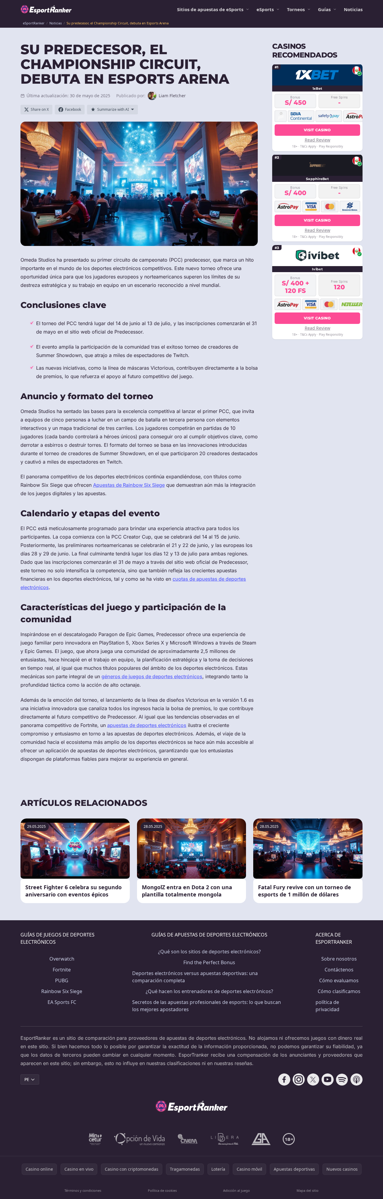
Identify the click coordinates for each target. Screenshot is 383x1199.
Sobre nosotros (339, 958)
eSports (265, 9)
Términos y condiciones (82, 1190)
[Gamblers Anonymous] (261, 1139)
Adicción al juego (236, 1190)
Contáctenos (339, 969)
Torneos (296, 9)
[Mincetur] (95, 1139)
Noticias (353, 9)
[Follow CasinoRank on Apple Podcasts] (356, 1079)
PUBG (61, 980)
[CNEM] (188, 1139)
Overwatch (61, 958)
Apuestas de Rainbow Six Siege (129, 485)
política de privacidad (327, 1006)
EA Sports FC (62, 1002)
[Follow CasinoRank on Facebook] (284, 1079)
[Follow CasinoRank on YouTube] (328, 1079)
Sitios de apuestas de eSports (210, 9)
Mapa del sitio (308, 1190)
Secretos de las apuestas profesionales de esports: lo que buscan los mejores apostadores (206, 1006)
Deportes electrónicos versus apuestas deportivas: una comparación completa (195, 977)
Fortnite (62, 969)
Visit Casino (317, 129)
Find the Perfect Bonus (209, 962)
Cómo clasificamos (339, 991)
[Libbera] (225, 1139)
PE (26, 1079)
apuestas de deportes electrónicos (146, 725)
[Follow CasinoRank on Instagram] (299, 1079)
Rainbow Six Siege (61, 991)
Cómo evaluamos (339, 980)
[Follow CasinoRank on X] (313, 1079)
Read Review (317, 139)
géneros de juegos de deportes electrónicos (151, 676)
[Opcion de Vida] (139, 1139)
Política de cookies (162, 1190)
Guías (324, 9)
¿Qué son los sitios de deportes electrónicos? (209, 951)
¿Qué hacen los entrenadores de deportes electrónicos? (209, 991)
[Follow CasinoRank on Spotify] (342, 1079)
